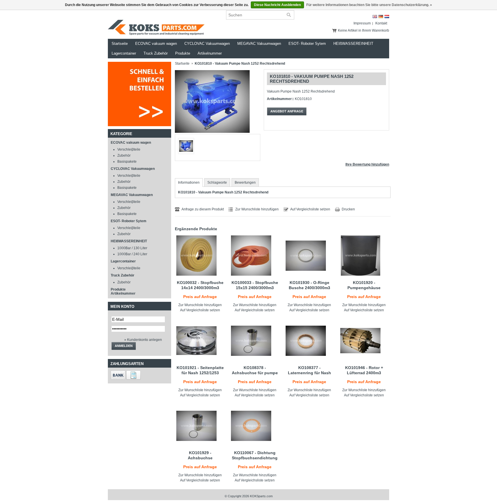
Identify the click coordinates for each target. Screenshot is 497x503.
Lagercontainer (124, 53)
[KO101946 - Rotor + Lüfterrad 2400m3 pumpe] (364, 340)
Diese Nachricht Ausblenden (277, 5)
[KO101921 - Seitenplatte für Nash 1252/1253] (200, 340)
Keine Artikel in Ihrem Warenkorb (363, 30)
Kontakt (381, 23)
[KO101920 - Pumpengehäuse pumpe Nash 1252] (364, 255)
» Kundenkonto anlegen (143, 340)
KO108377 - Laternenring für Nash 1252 (309, 372)
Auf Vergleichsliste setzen (310, 209)
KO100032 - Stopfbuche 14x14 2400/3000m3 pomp (200, 287)
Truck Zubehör (156, 53)
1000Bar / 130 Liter (132, 248)
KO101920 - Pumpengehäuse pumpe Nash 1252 (364, 287)
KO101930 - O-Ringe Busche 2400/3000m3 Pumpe (309, 287)
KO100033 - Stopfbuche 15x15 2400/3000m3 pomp (255, 287)
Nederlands (387, 16)
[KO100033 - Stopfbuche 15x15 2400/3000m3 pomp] (255, 255)
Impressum (362, 23)
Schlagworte (217, 183)
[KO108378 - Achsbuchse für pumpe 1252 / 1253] (255, 340)
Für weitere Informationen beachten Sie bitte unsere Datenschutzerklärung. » (369, 5)
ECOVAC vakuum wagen (156, 43)
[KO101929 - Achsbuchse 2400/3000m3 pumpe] (200, 426)
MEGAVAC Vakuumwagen (259, 43)
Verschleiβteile (128, 149)
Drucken (348, 209)
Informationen (189, 183)
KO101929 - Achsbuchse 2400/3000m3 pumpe (200, 457)
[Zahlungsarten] (118, 379)
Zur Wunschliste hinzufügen (257, 209)
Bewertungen (245, 183)
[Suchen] (288, 15)
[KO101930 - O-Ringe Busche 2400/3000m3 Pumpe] (309, 255)
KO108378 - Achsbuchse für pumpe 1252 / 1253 (255, 372)
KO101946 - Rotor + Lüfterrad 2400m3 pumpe (364, 372)
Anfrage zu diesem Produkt (202, 209)
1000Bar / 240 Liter (132, 254)
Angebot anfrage (286, 111)
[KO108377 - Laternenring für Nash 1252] (309, 340)
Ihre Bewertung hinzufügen (367, 164)
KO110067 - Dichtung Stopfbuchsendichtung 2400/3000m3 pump (255, 457)
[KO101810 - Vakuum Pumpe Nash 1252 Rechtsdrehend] (212, 133)
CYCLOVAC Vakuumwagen (207, 43)
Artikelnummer (210, 53)
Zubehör (124, 155)
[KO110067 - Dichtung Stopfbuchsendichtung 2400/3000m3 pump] (255, 426)
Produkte (182, 53)
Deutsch (381, 16)
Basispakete (127, 162)
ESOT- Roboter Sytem (307, 43)
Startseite (120, 43)
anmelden (124, 346)
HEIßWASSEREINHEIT (353, 43)
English (374, 16)
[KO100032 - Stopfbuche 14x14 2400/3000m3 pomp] (200, 255)
